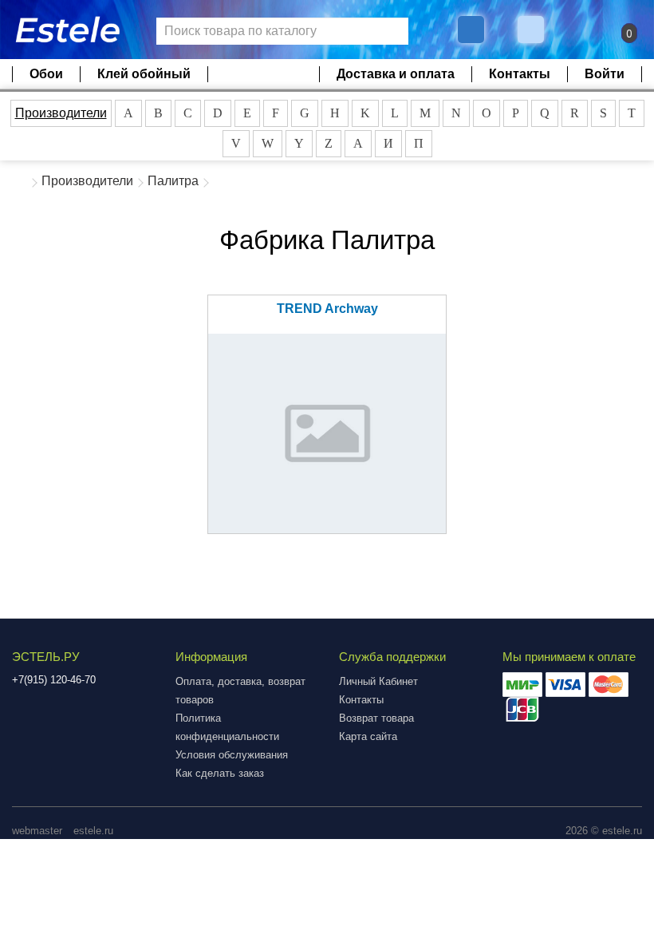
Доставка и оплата (396, 74)
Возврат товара (376, 718)
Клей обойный (144, 74)
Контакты (519, 74)
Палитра (173, 181)
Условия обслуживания (231, 755)
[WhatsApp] (533, 29)
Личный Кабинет (378, 681)
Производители (61, 113)
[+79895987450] (471, 29)
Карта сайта (368, 736)
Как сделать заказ (219, 773)
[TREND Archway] (327, 433)
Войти (604, 74)
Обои (46, 74)
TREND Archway (327, 308)
